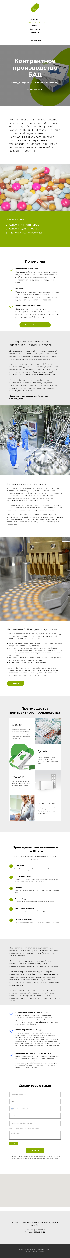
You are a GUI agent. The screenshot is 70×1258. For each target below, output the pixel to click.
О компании (35, 19)
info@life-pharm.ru (38, 1230)
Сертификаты (35, 29)
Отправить (35, 1150)
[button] (35, 324)
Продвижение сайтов (35, 1254)
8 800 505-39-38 (38, 1232)
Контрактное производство (35, 22)
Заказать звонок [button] (35, 40)
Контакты (35, 32)
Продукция (35, 26)
